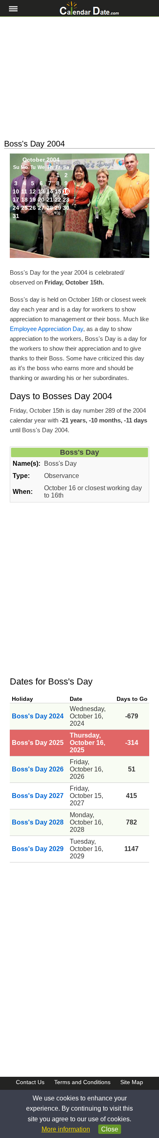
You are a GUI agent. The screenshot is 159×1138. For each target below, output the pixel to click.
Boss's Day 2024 (38, 716)
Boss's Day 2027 (38, 795)
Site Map (131, 1082)
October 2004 (41, 159)
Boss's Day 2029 (38, 848)
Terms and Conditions (82, 1082)
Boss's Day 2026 (38, 769)
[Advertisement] (79, 78)
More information (66, 1129)
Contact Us (30, 1082)
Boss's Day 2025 (38, 742)
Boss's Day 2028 (38, 822)
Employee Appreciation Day (46, 328)
